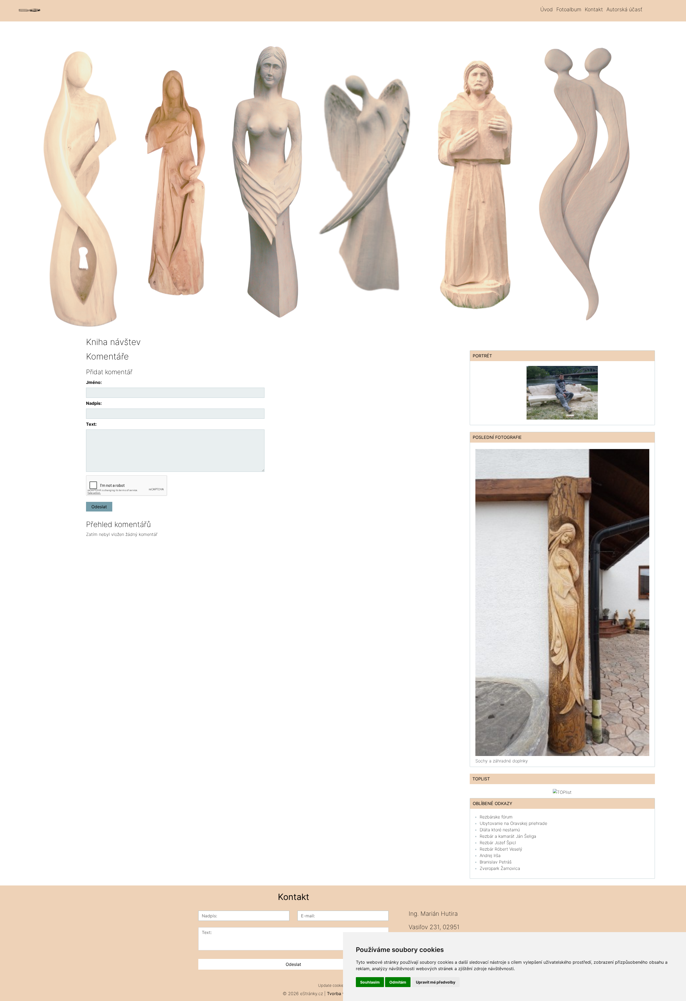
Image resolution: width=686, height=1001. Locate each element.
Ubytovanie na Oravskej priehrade (513, 823)
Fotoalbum (568, 9)
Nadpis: (94, 403)
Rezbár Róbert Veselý (501, 849)
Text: (91, 424)
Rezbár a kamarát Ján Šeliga (508, 836)
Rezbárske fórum (496, 817)
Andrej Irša (490, 855)
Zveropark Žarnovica (500, 868)
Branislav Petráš (496, 862)
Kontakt (594, 9)
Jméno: (94, 382)
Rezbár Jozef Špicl (498, 842)
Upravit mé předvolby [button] (435, 982)
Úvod (546, 9)
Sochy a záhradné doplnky (501, 760)
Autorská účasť (624, 9)
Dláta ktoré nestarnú (500, 829)
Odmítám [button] (397, 982)
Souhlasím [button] (370, 982)
